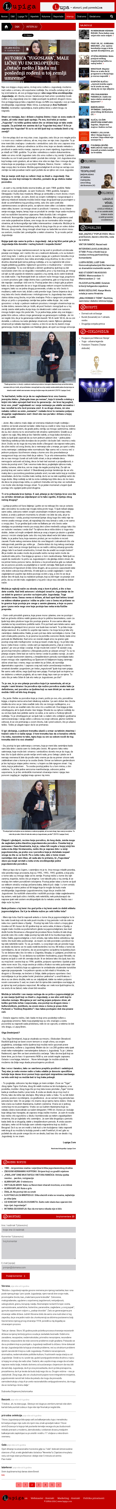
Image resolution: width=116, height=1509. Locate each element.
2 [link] (32, 1484)
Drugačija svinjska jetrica (93, 324)
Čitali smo (81, 16)
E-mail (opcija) (8, 1263)
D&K (13, 16)
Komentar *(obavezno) (13, 1236)
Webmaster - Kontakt (42, 1498)
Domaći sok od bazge (92, 313)
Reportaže (58, 16)
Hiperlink (35, 16)
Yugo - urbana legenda (92, 341)
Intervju (70, 16)
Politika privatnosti (93, 1498)
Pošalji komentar (15, 1276)
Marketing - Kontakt (69, 1498)
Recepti (88, 307)
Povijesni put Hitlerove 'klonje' (96, 338)
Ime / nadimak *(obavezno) (15, 1225)
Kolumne (46, 16)
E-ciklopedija (94, 332)
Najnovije (86, 25)
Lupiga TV (22, 16)
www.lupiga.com (64, 1501)
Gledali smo (94, 16)
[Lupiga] (19, 5)
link (3, 1475)
